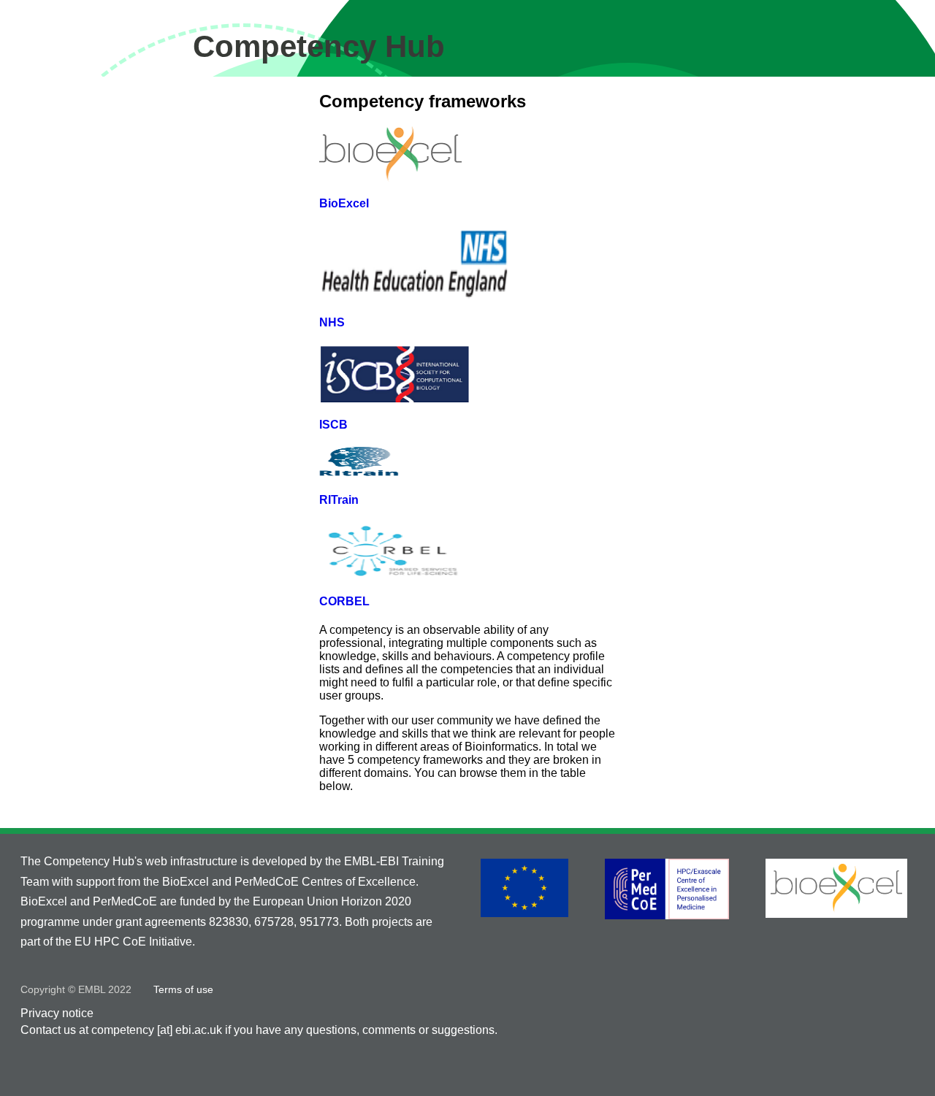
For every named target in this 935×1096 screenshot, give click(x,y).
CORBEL (344, 601)
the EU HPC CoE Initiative (124, 941)
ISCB (333, 424)
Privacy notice (57, 1013)
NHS (332, 322)
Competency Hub (319, 46)
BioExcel (344, 203)
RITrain (339, 500)
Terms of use (183, 989)
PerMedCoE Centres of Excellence (325, 881)
